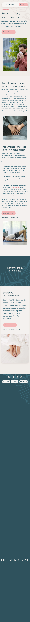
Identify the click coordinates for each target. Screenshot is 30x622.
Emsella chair (15, 187)
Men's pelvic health (7, 9)
